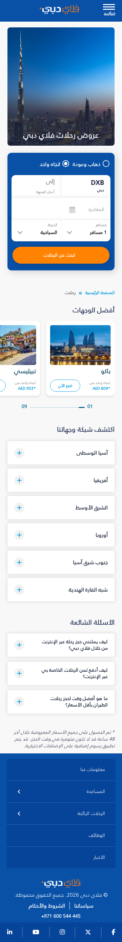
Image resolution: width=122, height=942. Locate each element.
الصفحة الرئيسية (100, 292)
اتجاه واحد (50, 164)
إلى (50, 181)
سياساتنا (84, 906)
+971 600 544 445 (61, 916)
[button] (61, 452)
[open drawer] (109, 7)
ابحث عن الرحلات (59, 255)
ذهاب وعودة (87, 164)
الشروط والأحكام (47, 906)
